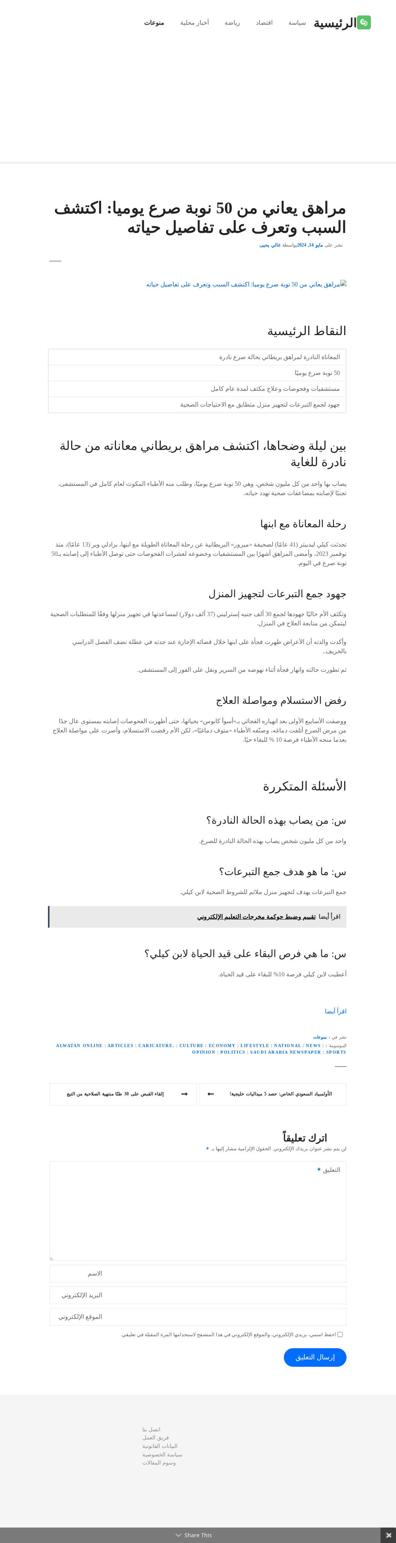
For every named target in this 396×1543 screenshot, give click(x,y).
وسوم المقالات (159, 1463)
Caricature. (156, 1045)
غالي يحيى (269, 245)
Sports (336, 1052)
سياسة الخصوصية (162, 1454)
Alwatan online (79, 1045)
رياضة (232, 22)
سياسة (297, 22)
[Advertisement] (198, 103)
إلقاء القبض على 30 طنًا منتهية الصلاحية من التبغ (115, 1094)
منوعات (154, 22)
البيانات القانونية (160, 1446)
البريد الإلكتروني (81, 1295)
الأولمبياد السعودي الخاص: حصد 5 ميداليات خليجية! (280, 1094)
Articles (121, 1045)
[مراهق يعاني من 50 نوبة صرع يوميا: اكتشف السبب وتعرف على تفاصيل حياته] (246, 284)
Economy (222, 1045)
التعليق (333, 1171)
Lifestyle (255, 1045)
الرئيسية (335, 23)
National (287, 1045)
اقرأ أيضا (335, 1011)
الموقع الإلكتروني (80, 1316)
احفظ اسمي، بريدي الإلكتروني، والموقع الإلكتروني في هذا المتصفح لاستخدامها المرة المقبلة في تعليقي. (228, 1334)
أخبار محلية (194, 22)
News (313, 1045)
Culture (191, 1045)
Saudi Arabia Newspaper (285, 1052)
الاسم (95, 1273)
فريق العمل (155, 1437)
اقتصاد (264, 22)
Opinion (203, 1052)
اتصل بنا (151, 1429)
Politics (233, 1052)
